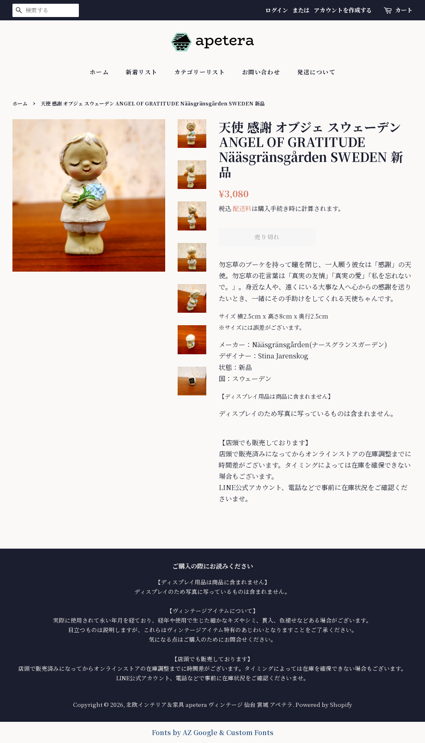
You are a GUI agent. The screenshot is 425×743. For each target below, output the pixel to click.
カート (404, 10)
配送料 (242, 208)
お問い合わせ (261, 72)
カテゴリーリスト (199, 72)
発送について (316, 72)
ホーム (99, 72)
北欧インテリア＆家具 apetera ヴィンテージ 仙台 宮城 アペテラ (209, 704)
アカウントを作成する (343, 10)
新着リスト (142, 72)
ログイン (276, 10)
